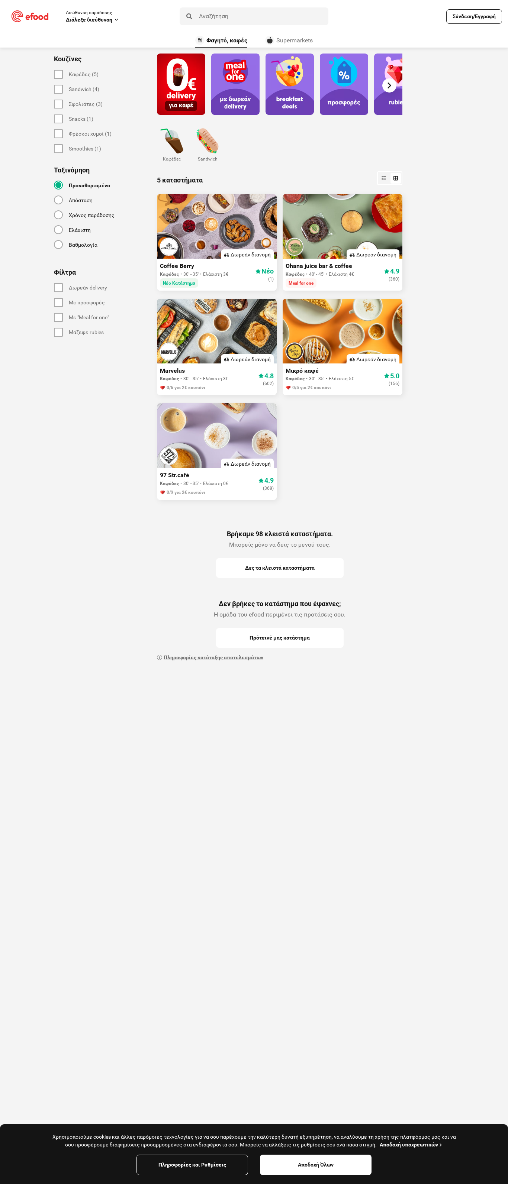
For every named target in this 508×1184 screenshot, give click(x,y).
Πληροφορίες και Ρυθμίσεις (192, 1165)
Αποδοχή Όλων (316, 1165)
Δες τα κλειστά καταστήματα (280, 568)
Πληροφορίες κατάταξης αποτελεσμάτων (213, 657)
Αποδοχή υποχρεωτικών (409, 1145)
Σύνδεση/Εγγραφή (474, 16)
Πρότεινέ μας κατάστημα (280, 638)
